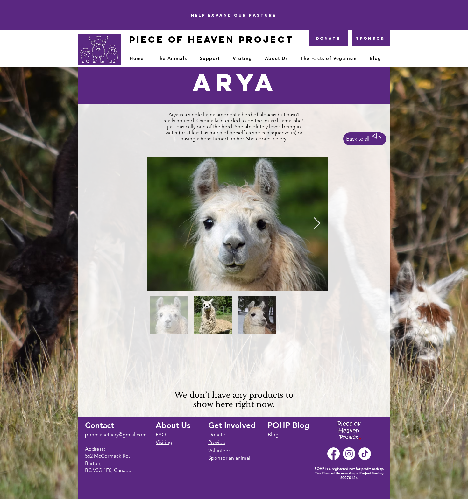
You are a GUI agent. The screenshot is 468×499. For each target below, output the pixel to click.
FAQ (161, 435)
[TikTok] (364, 453)
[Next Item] (317, 223)
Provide (216, 442)
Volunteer (219, 450)
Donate (216, 435)
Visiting (164, 442)
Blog (273, 435)
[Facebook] (333, 453)
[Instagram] (349, 453)
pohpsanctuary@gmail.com (116, 435)
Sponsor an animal (229, 458)
